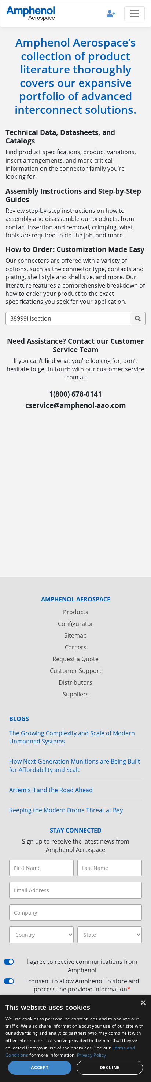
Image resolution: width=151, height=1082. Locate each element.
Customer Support (76, 671)
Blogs (19, 719)
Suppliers (76, 694)
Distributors (75, 682)
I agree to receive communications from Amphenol (82, 966)
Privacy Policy (91, 1055)
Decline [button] (110, 1067)
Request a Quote (75, 659)
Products (75, 612)
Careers (75, 647)
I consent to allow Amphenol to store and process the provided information (82, 985)
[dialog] (75, 1038)
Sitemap (75, 635)
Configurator (75, 624)
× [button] (143, 1003)
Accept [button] (39, 1067)
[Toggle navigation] (134, 13)
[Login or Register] (111, 13)
